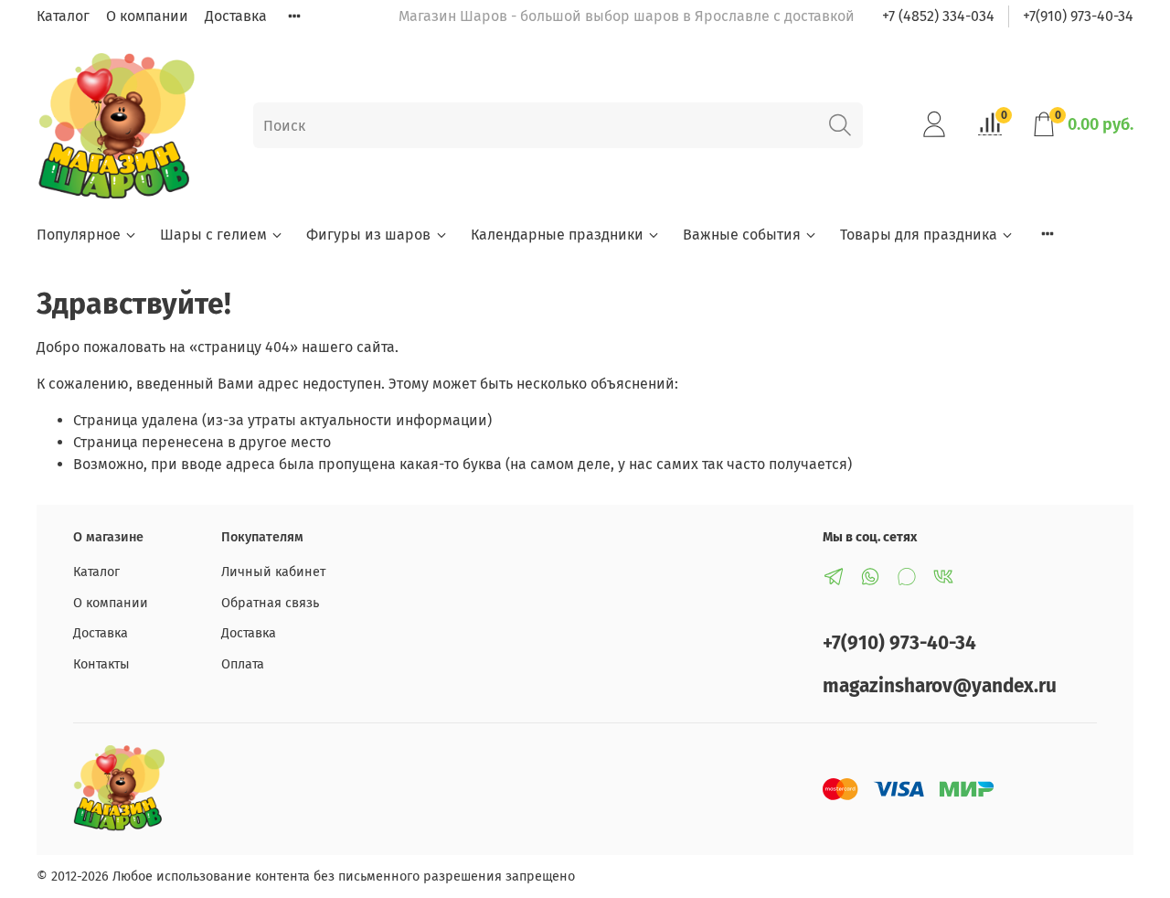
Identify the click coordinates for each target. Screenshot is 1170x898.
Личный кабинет (273, 572)
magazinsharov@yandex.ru (940, 686)
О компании (147, 16)
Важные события (742, 234)
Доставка (236, 16)
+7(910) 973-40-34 (1078, 16)
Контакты (101, 664)
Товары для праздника (918, 234)
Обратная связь (270, 603)
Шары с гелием (213, 234)
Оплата (242, 664)
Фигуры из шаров (368, 234)
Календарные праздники (557, 234)
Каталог (63, 16)
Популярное (79, 234)
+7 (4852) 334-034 (938, 16)
